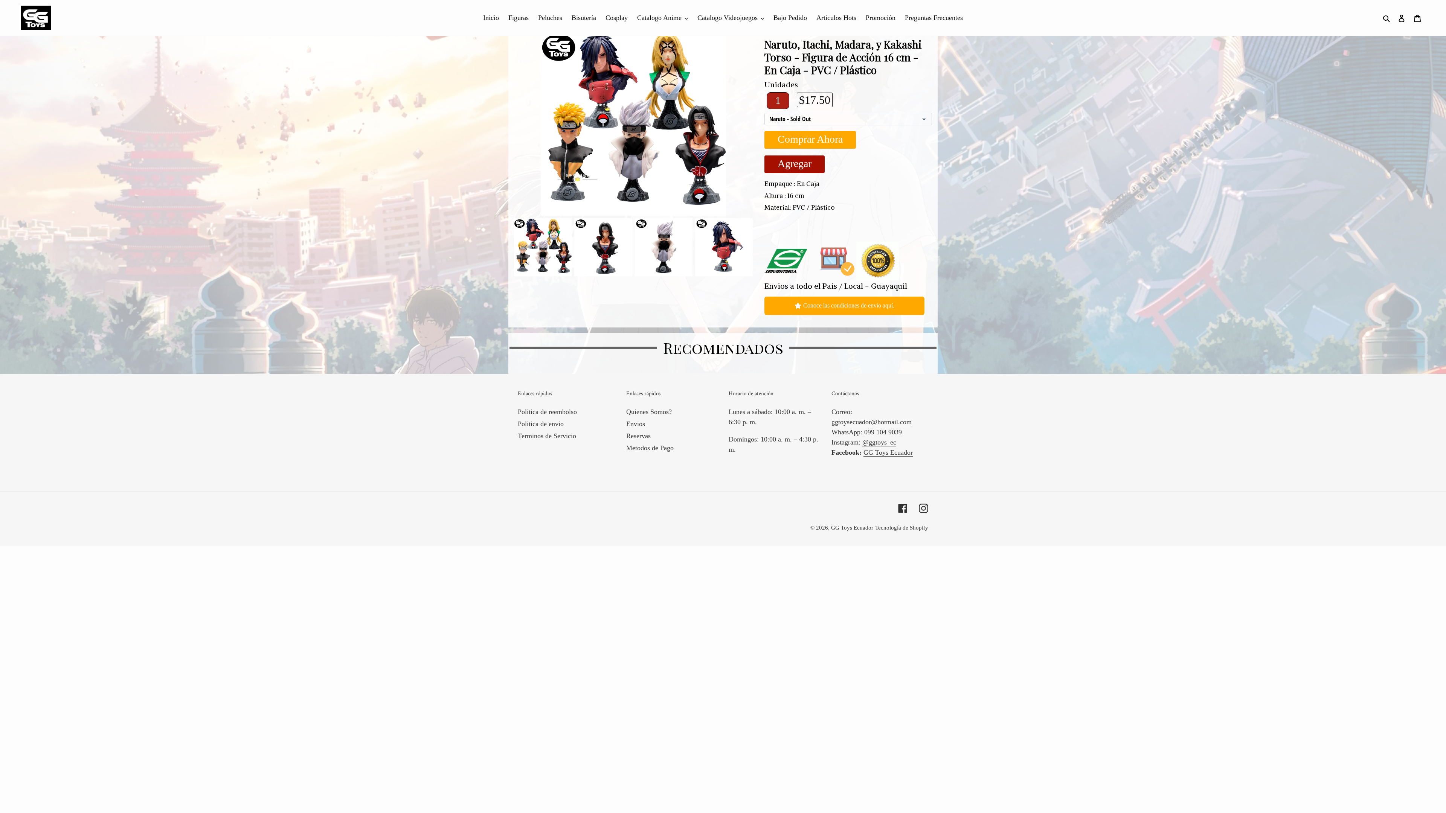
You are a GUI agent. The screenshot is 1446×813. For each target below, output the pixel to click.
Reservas (638, 436)
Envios (635, 424)
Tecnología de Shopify (901, 528)
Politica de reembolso (547, 412)
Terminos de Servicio (547, 436)
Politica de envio (541, 424)
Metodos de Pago (650, 448)
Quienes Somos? (649, 412)
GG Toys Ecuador (888, 452)
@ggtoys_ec (879, 442)
